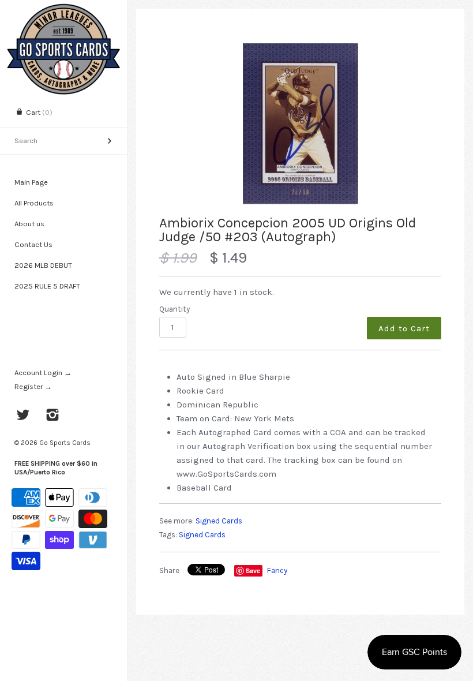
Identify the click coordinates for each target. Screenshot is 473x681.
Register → (33, 386)
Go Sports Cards (65, 443)
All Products (34, 203)
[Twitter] (23, 416)
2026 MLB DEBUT (43, 265)
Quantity (174, 309)
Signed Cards (219, 521)
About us (29, 223)
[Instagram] (53, 416)
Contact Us (33, 244)
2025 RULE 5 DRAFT (47, 286)
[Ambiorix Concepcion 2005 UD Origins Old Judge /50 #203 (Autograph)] (300, 123)
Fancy (277, 570)
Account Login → (43, 372)
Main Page (31, 182)
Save (253, 570)
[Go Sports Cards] (63, 10)
